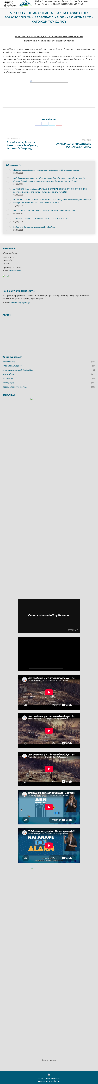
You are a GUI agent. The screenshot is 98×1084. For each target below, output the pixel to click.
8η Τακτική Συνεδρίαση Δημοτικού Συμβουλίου (34, 227)
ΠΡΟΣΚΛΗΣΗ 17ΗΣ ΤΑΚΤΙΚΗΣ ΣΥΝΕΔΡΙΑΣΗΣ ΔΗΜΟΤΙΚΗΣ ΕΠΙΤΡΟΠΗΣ (44, 210)
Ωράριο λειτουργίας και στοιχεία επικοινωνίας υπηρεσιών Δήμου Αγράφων (46, 170)
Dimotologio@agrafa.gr (19, 303)
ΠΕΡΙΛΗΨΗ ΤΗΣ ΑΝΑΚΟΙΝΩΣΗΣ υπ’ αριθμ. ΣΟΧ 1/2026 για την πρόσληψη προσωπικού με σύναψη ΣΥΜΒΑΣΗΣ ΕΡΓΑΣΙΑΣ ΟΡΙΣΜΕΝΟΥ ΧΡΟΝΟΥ (52, 201)
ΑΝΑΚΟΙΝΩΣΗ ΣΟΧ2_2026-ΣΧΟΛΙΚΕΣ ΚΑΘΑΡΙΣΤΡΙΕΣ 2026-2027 (41, 219)
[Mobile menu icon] (94, 3)
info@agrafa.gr (15, 270)
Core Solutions (53, 1081)
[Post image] (8, 171)
